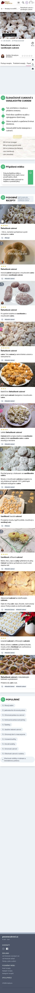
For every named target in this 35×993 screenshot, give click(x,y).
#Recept (7, 238)
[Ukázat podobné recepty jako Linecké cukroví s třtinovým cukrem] (2, 653)
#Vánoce (7, 526)
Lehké (11, 432)
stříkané (11, 557)
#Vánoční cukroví (9, 278)
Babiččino (13, 391)
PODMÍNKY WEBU (8, 965)
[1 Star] (22, 56)
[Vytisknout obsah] (33, 69)
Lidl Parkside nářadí (8, 958)
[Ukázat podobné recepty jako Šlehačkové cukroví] (2, 238)
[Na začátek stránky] (31, 982)
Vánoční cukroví (9, 35)
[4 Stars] (29, 56)
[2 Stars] (25, 56)
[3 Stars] (27, 56)
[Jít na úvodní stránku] (1, 8)
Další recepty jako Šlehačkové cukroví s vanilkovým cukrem (23, 198)
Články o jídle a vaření (9, 961)
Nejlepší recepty (7, 971)
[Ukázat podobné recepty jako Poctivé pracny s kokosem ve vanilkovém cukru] (2, 487)
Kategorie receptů (8, 973)
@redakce (9, 57)
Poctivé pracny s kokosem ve (17, 474)
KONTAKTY (6, 945)
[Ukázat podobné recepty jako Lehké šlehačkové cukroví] (2, 444)
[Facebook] (7, 949)
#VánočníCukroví (9, 609)
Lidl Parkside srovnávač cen (10, 956)
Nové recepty (6, 968)
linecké (11, 516)
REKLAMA (5, 953)
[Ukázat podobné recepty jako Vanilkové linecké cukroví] (2, 526)
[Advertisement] (17, 80)
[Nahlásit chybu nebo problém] (33, 60)
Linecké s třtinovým (15, 641)
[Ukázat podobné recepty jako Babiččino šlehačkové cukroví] (2, 401)
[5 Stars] (31, 56)
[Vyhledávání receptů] (23, 2)
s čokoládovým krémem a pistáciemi (15, 678)
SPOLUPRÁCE (7, 978)
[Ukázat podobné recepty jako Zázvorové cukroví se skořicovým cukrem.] (2, 610)
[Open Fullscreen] (33, 33)
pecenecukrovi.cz (10, 936)
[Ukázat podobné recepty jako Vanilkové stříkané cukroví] (2, 569)
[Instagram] (3, 949)
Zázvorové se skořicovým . (14, 599)
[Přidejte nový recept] (27, 2)
